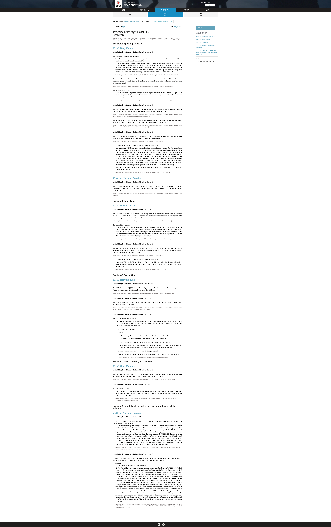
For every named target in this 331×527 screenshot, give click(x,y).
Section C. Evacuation (203, 42)
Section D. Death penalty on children (205, 46)
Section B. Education (203, 39)
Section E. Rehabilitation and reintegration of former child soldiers (206, 52)
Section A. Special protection (206, 36)
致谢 (205, 2)
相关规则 (200, 27)
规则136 (177, 27)
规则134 (125, 27)
